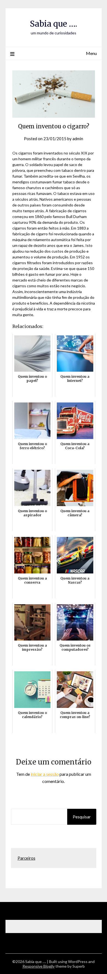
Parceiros (26, 858)
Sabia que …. (53, 24)
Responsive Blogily (38, 966)
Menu (91, 53)
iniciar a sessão (45, 774)
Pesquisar (82, 816)
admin (77, 138)
